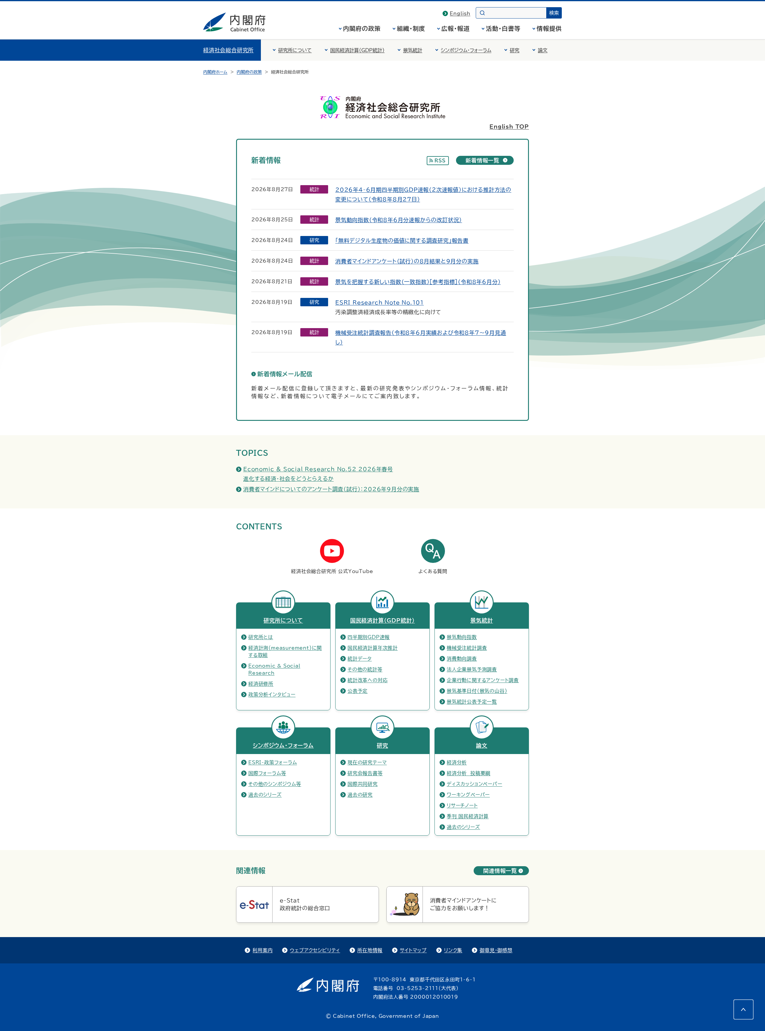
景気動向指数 (462, 637)
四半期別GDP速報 (369, 637)
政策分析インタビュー (272, 694)
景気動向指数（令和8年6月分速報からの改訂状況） (398, 220)
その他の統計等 (365, 669)
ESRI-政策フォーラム (272, 762)
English (460, 13)
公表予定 (358, 691)
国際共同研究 (363, 784)
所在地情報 (369, 950)
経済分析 (457, 762)
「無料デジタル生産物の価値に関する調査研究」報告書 (402, 240)
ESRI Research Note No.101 (379, 302)
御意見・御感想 (496, 950)
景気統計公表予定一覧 (472, 701)
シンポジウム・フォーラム (466, 50)
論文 (542, 50)
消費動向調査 (462, 658)
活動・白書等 (503, 28)
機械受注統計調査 (467, 647)
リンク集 (453, 950)
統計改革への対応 (368, 680)
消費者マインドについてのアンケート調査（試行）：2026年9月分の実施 (331, 489)
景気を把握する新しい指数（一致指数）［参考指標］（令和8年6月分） (418, 281)
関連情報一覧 (500, 870)
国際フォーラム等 (267, 773)
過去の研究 (360, 794)
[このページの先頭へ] (743, 1009)
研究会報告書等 (365, 773)
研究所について (295, 50)
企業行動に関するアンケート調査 (483, 680)
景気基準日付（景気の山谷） (477, 691)
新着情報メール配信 (285, 374)
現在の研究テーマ (367, 762)
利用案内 (263, 950)
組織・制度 (411, 28)
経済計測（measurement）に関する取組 (285, 651)
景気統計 (412, 50)
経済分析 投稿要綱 (468, 773)
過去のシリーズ (265, 794)
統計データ (360, 658)
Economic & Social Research (274, 669)
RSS (440, 160)
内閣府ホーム (215, 72)
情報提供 (549, 28)
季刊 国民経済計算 (468, 816)
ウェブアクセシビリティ (315, 950)
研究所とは (260, 637)
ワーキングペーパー (468, 794)
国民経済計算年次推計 (373, 647)
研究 (514, 50)
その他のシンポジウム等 (274, 784)
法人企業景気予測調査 (472, 669)
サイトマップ (413, 950)
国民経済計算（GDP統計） (357, 50)
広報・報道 (455, 28)
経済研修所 (260, 683)
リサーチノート (462, 805)
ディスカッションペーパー (474, 784)
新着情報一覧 (482, 160)
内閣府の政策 (362, 28)
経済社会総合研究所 (228, 50)
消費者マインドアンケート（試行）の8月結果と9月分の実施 (406, 261)
